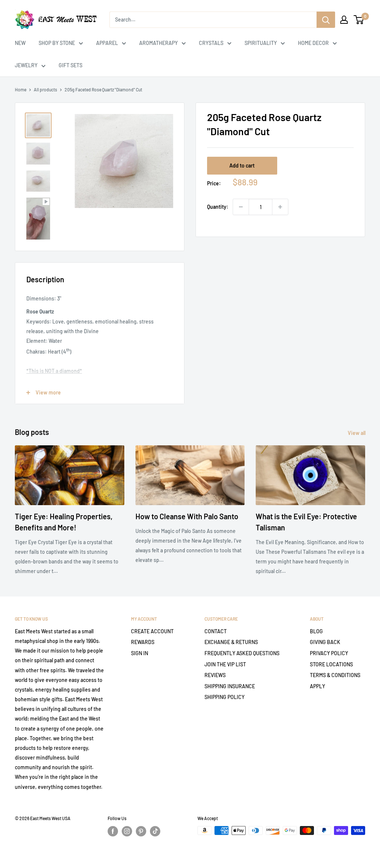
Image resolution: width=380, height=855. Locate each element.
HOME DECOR (313, 43)
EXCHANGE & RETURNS (231, 642)
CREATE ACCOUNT (152, 631)
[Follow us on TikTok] (155, 831)
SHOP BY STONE (57, 43)
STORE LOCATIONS (331, 664)
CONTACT (215, 631)
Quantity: (217, 207)
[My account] (344, 20)
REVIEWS (215, 675)
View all (357, 433)
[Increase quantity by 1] (280, 207)
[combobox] (213, 20)
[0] (359, 19)
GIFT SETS (70, 65)
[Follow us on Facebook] (113, 831)
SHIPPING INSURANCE (229, 686)
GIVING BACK (325, 642)
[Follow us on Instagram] (127, 831)
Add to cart (242, 165)
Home (20, 89)
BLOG (316, 631)
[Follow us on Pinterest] (141, 831)
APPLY (317, 686)
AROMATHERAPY (158, 43)
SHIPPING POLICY (224, 697)
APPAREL (107, 43)
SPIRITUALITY (261, 43)
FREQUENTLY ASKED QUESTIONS (241, 653)
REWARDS (142, 642)
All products (45, 89)
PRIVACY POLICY (329, 653)
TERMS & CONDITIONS (335, 675)
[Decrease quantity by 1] (241, 207)
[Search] (326, 20)
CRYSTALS (211, 43)
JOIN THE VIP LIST (225, 664)
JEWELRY (26, 65)
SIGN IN (139, 653)
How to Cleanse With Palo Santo (186, 516)
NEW (20, 43)
